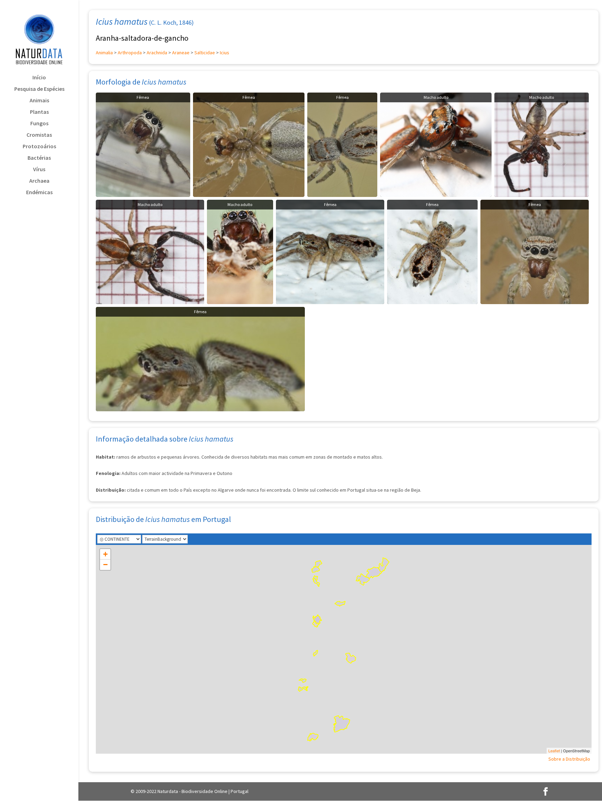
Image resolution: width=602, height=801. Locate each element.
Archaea (39, 181)
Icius (224, 52)
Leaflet (554, 750)
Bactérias (39, 158)
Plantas (39, 112)
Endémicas (39, 193)
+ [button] (105, 554)
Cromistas (39, 135)
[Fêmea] (143, 144)
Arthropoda (130, 52)
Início (39, 78)
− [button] (105, 564)
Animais (39, 101)
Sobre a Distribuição (569, 759)
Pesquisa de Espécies (39, 89)
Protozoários (39, 147)
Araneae (181, 52)
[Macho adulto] (436, 144)
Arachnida (157, 52)
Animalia (104, 52)
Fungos (39, 124)
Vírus (39, 170)
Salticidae (204, 52)
